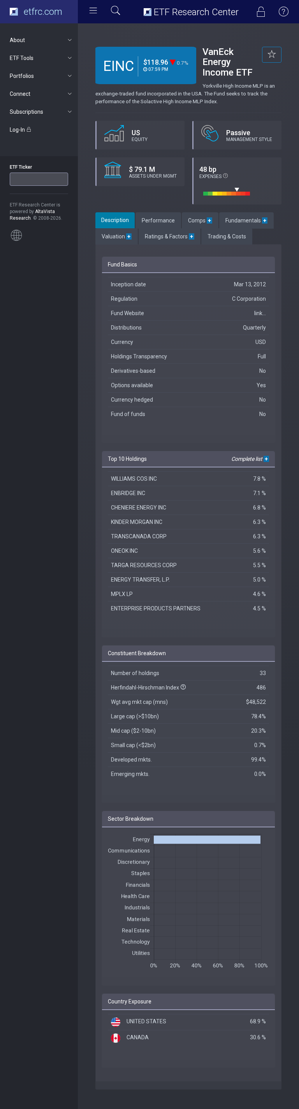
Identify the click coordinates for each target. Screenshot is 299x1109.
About (17, 40)
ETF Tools (21, 58)
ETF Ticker (21, 167)
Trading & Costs (227, 236)
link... (260, 313)
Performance (158, 220)
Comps (200, 220)
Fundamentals (246, 220)
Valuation (117, 236)
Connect (20, 94)
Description (115, 220)
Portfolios (22, 76)
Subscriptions (26, 112)
